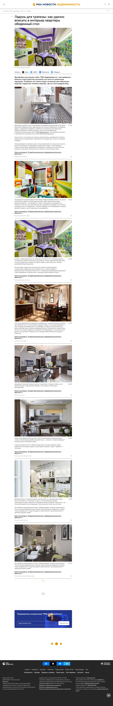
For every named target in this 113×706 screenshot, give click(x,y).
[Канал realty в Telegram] (66, 663)
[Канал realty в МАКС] (46, 663)
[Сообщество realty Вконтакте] (60, 663)
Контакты (80, 672)
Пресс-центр (60, 672)
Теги (87, 669)
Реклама (37, 672)
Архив (87, 672)
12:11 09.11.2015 (7, 11)
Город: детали (59, 669)
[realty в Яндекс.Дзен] (53, 663)
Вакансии (5, 681)
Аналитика (35, 669)
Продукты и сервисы (48, 672)
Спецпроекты (28, 672)
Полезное (50, 669)
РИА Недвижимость (42, 132)
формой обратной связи (92, 683)
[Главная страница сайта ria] (43, 4)
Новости (27, 669)
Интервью (43, 669)
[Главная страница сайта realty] (56, 4)
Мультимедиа (79, 669)
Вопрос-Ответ (69, 669)
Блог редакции (71, 672)
